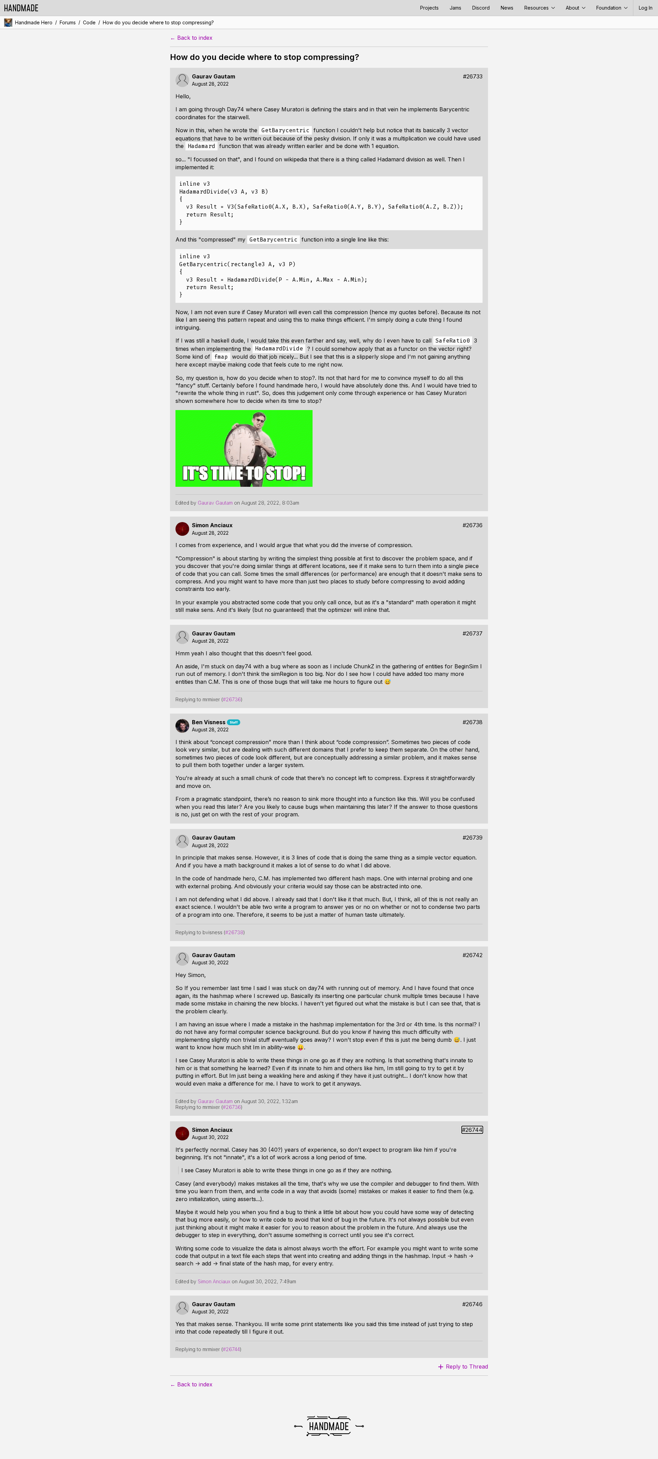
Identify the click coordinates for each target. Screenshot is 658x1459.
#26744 (472, 1130)
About (573, 8)
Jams (455, 8)
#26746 (472, 1304)
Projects (429, 8)
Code (89, 22)
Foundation (609, 8)
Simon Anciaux (212, 525)
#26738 (473, 722)
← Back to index (191, 38)
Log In (646, 8)
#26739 (473, 837)
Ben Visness (209, 722)
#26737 (473, 633)
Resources (537, 8)
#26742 (473, 955)
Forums (68, 22)
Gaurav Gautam (213, 76)
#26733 (473, 76)
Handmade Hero (33, 22)
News (507, 8)
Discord (481, 8)
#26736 (473, 525)
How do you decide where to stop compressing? (158, 22)
